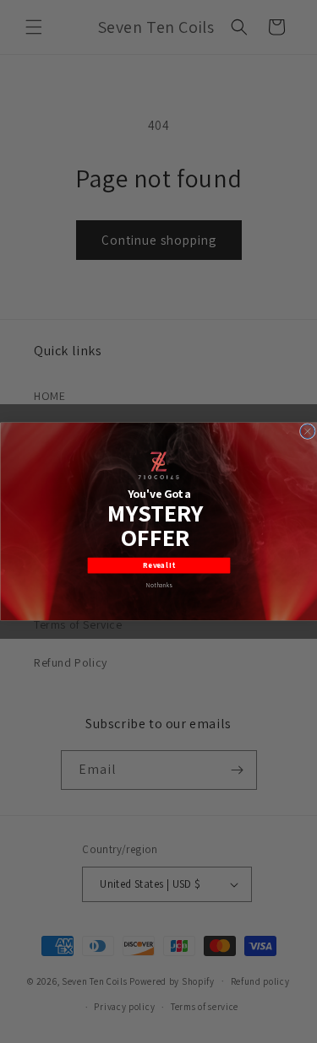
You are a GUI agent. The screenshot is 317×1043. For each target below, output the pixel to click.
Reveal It (159, 565)
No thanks (159, 585)
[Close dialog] (307, 431)
